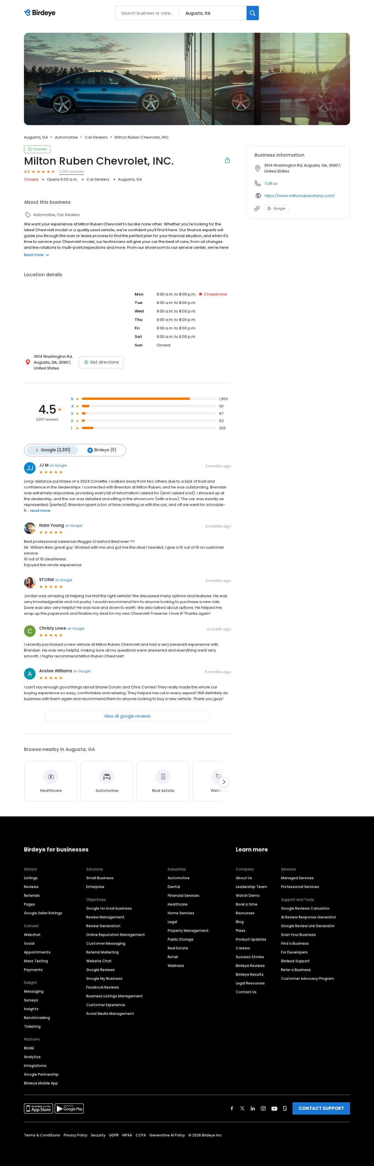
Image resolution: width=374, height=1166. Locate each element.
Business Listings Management (114, 996)
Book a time (246, 904)
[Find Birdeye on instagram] (263, 1108)
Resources (245, 913)
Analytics (32, 1056)
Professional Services (300, 886)
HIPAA (127, 1135)
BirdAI (29, 1048)
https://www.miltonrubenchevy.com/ (300, 195)
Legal (172, 921)
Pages (29, 904)
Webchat (32, 934)
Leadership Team (251, 886)
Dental (174, 886)
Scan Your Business (298, 934)
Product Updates (251, 939)
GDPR (114, 1135)
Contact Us (246, 991)
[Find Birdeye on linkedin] (252, 1108)
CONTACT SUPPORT (321, 1108)
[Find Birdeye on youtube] (274, 1108)
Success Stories (250, 956)
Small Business (99, 877)
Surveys (31, 1000)
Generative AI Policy (167, 1135)
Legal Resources (250, 983)
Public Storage (180, 939)
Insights (31, 1008)
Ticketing (32, 1026)
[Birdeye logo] (41, 13)
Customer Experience (105, 1004)
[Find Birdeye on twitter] (242, 1108)
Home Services (181, 913)
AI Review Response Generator (308, 917)
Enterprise (95, 886)
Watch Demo (248, 895)
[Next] (224, 782)
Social (29, 943)
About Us (244, 877)
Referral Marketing (102, 952)
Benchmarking (37, 1017)
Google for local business (109, 908)
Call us (271, 183)
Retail (173, 956)
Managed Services (297, 877)
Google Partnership (41, 1074)
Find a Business (295, 943)
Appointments (37, 952)
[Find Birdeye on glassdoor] (285, 1108)
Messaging (34, 991)
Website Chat (99, 960)
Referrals (32, 895)
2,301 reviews (71, 171)
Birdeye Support (295, 960)
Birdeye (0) (105, 450)
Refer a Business (296, 969)
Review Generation (103, 925)
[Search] (253, 13)
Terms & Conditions (42, 1135)
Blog (240, 921)
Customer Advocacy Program (307, 978)
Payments (33, 969)
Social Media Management (110, 1013)
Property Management (188, 930)
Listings (31, 877)
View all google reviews (127, 716)
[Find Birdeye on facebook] (232, 1108)
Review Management (105, 917)
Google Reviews (100, 969)
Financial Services (183, 895)
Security (98, 1135)
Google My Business (104, 978)
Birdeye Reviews (250, 965)
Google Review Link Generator (308, 925)
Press (240, 930)
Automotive (179, 877)
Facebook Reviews (102, 987)
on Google (58, 465)
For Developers (294, 952)
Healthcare (178, 904)
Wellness (176, 965)
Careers (243, 948)
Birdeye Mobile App (41, 1083)
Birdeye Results (250, 974)
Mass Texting (36, 960)
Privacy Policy (75, 1135)
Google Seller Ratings (43, 913)
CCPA (141, 1135)
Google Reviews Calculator (305, 908)
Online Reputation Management (115, 934)
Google (279, 208)
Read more (34, 254)
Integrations (35, 1065)
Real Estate (178, 948)
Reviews (31, 886)
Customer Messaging (105, 943)
